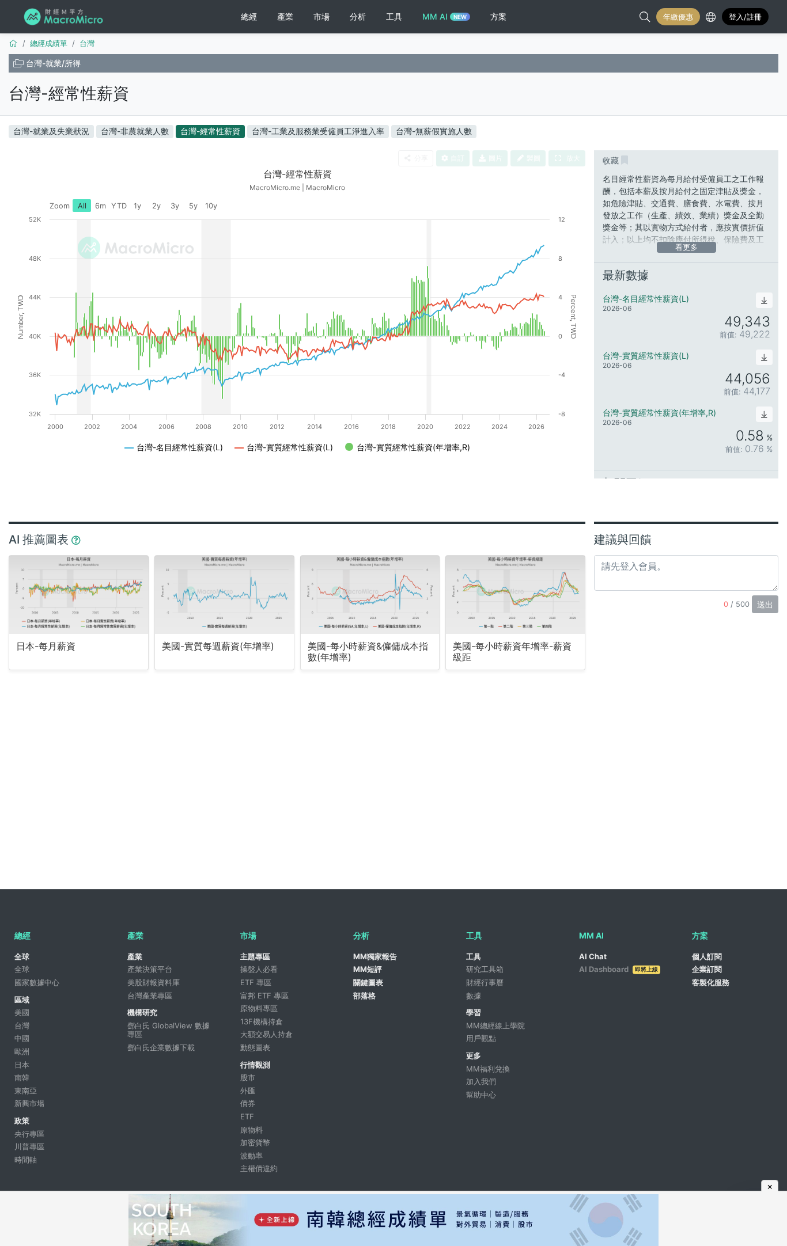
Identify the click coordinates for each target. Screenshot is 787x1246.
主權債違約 (259, 1168)
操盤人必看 (259, 969)
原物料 (251, 1129)
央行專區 (29, 1133)
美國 (21, 1012)
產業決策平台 (149, 969)
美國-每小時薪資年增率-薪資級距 (512, 652)
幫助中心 (481, 1094)
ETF (247, 1116)
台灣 (21, 1025)
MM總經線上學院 (495, 1025)
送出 (765, 604)
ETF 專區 (255, 982)
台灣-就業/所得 (53, 63)
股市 (247, 1077)
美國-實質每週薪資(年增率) (218, 646)
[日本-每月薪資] (79, 594)
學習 (473, 1012)
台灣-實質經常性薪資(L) (646, 355)
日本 (21, 1064)
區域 (21, 999)
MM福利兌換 (488, 1068)
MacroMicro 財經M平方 (65, 16)
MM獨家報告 (375, 956)
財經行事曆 (485, 982)
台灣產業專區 (149, 995)
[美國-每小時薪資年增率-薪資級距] (515, 594)
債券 (247, 1103)
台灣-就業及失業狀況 (51, 131)
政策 (21, 1120)
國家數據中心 (36, 982)
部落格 (364, 995)
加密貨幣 (255, 1142)
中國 (21, 1038)
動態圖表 (255, 1047)
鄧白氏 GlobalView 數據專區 (168, 1030)
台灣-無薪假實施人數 (434, 131)
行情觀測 (255, 1064)
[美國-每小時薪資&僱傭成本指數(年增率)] (370, 594)
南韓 (21, 1077)
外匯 (247, 1090)
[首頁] (13, 43)
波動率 (251, 1155)
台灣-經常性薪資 (69, 93)
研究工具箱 (485, 969)
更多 (473, 1055)
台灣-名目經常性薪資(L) (646, 298)
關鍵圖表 (368, 982)
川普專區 (29, 1146)
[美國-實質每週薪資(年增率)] (224, 594)
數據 (473, 995)
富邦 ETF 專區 (264, 995)
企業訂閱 (707, 969)
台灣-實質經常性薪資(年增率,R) (659, 412)
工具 (473, 956)
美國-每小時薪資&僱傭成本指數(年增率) (368, 652)
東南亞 (25, 1090)
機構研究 (142, 1012)
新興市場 (29, 1103)
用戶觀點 (481, 1038)
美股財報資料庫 (153, 982)
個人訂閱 (707, 956)
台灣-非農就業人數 (135, 131)
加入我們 (481, 1081)
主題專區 (255, 956)
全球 (21, 956)
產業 (134, 956)
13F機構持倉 (261, 1021)
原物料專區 (259, 1008)
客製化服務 (710, 982)
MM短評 (367, 969)
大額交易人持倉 (266, 1034)
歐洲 (21, 1051)
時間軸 (25, 1159)
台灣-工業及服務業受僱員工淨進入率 (318, 131)
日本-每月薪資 (45, 646)
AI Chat (593, 956)
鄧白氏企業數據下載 (161, 1047)
